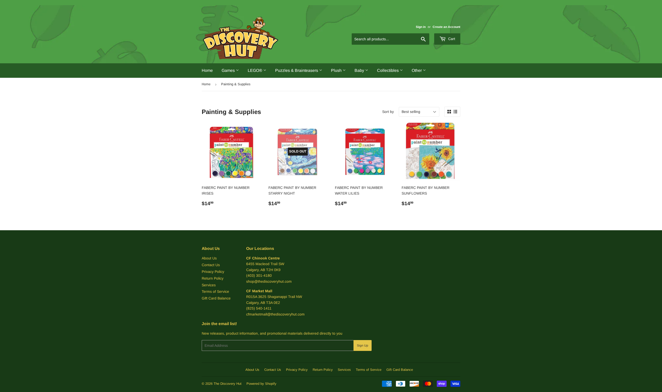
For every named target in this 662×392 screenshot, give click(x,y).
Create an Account (446, 27)
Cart (451, 39)
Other (417, 70)
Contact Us (211, 265)
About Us (209, 258)
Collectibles (388, 70)
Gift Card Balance (216, 298)
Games (229, 70)
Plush (337, 70)
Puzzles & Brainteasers (297, 70)
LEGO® (255, 70)
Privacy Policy (213, 272)
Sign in (421, 27)
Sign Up (362, 345)
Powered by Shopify (261, 384)
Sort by (388, 112)
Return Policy (212, 278)
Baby (360, 70)
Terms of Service (215, 291)
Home (207, 70)
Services (209, 285)
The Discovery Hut (228, 384)
